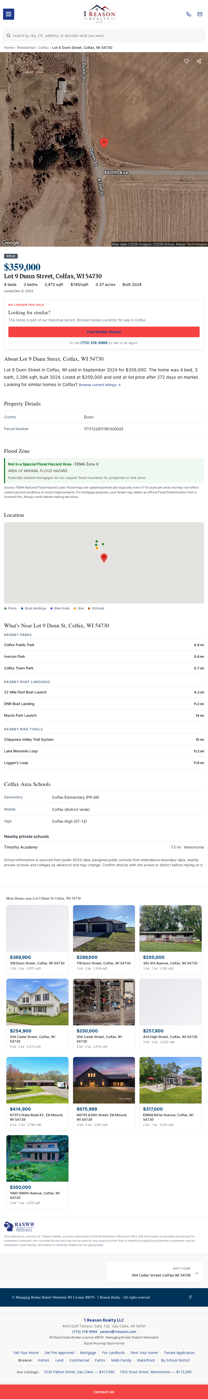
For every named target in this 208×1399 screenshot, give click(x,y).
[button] (104, 558)
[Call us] (189, 14)
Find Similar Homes (104, 332)
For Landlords (113, 1352)
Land (59, 1360)
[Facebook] (191, 1297)
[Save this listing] (187, 61)
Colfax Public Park (19, 645)
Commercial (79, 1360)
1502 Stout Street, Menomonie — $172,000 (155, 1371)
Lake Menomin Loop (21, 751)
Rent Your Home (144, 1352)
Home (9, 47)
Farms (100, 1360)
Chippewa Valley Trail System (29, 739)
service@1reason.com (118, 1331)
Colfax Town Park (18, 668)
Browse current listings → (100, 385)
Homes (43, 1360)
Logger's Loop (16, 762)
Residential (26, 47)
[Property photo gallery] (104, 149)
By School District (175, 1360)
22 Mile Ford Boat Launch (25, 692)
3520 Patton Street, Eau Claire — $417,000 (79, 1371)
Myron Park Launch (20, 715)
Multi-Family (121, 1360)
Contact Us (104, 1391)
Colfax (43, 47)
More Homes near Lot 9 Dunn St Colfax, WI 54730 (43, 898)
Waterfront (146, 1360)
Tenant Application (179, 1352)
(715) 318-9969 (94, 343)
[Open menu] (8, 14)
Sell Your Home (26, 1352)
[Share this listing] (199, 61)
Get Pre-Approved (59, 1352)
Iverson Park (14, 656)
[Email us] (200, 14)
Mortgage (88, 1352)
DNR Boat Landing (19, 704)
